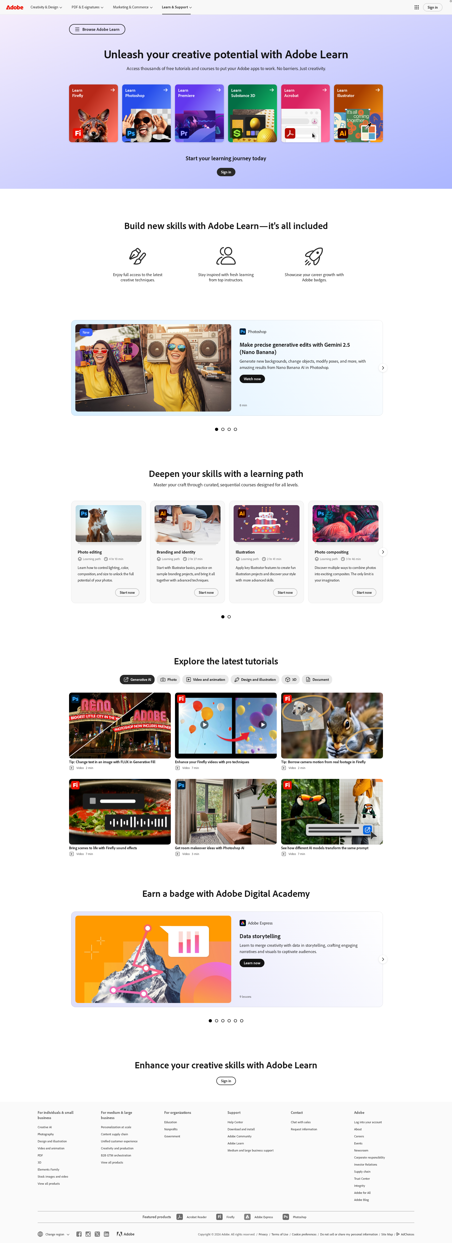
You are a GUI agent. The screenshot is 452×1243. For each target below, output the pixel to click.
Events (358, 1143)
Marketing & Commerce (131, 7)
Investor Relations (365, 1164)
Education (170, 1122)
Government (172, 1136)
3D (39, 1162)
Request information (304, 1129)
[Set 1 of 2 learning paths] (223, 617)
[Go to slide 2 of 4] (223, 429)
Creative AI (45, 1127)
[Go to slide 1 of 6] (210, 1021)
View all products (49, 1183)
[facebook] (79, 1234)
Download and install (241, 1129)
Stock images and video (53, 1176)
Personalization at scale (116, 1127)
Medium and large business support (251, 1150)
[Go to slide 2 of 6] (216, 1021)
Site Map (387, 1234)
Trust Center (362, 1179)
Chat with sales (301, 1122)
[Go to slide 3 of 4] (229, 429)
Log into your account (368, 1122)
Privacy (263, 1234)
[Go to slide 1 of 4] (216, 429)
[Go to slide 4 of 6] (229, 1021)
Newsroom (361, 1150)
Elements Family (48, 1169)
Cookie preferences (304, 1234)
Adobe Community (240, 1136)
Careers (359, 1136)
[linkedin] (106, 1234)
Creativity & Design (44, 7)
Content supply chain (114, 1134)
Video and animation (51, 1148)
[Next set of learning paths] (383, 368)
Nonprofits (171, 1129)
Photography (46, 1134)
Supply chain (362, 1171)
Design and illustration (52, 1141)
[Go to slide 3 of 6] (223, 1021)
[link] (226, 172)
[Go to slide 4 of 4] (235, 429)
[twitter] (97, 1234)
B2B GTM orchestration (116, 1155)
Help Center (235, 1122)
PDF (40, 1155)
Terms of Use (280, 1234)
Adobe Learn (236, 1143)
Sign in (433, 7)
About (358, 1129)
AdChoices (407, 1234)
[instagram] (88, 1234)
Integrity (359, 1186)
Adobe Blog (361, 1200)
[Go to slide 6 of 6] (242, 1021)
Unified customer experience (119, 1141)
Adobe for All (362, 1193)
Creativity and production (117, 1148)
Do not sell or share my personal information (349, 1234)
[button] (417, 7)
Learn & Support (175, 7)
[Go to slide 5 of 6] (235, 1021)
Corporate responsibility (369, 1157)
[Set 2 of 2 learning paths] (229, 617)
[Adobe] (14, 7)
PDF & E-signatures (85, 7)
